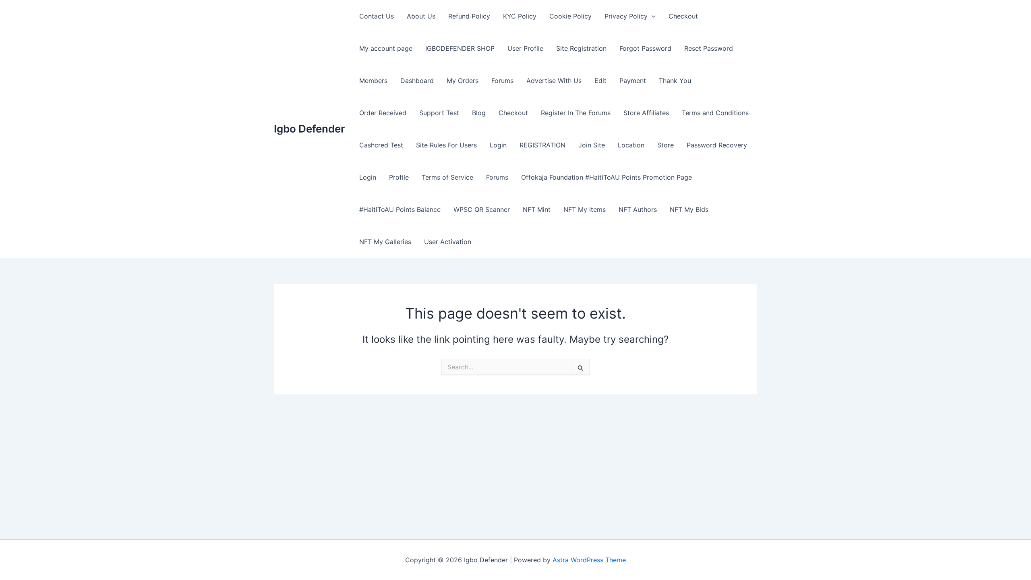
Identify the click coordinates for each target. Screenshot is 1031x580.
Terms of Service (447, 177)
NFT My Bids (689, 209)
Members (373, 81)
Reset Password (708, 48)
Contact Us (376, 16)
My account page (385, 48)
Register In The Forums (576, 113)
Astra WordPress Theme (589, 560)
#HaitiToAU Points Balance (400, 209)
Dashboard (417, 81)
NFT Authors (638, 209)
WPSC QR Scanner (481, 209)
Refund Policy (469, 16)
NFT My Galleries (385, 242)
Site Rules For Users (446, 145)
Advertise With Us (554, 81)
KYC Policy (519, 16)
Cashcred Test (381, 145)
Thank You (675, 81)
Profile (399, 177)
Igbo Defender (309, 128)
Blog (479, 113)
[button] (652, 16)
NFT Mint (537, 209)
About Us (421, 16)
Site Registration (581, 48)
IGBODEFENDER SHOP (460, 48)
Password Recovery (717, 145)
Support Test (439, 113)
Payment (632, 81)
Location (631, 145)
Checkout (683, 16)
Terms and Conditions (715, 113)
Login (498, 145)
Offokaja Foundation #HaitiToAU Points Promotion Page (606, 177)
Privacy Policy (626, 16)
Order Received (382, 113)
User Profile (525, 48)
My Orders (462, 81)
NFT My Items (584, 209)
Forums (502, 81)
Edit (600, 81)
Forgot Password (645, 48)
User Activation (447, 242)
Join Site (591, 145)
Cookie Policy (570, 16)
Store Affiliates (646, 113)
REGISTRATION (542, 145)
